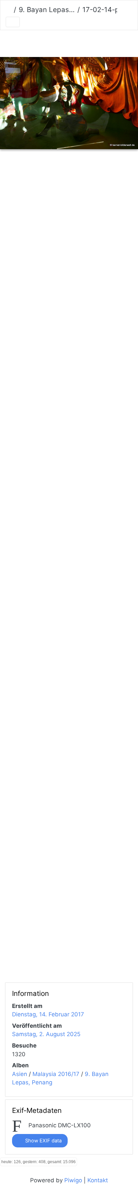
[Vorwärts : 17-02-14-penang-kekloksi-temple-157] (103, 42)
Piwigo (73, 1180)
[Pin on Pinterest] (85, 176)
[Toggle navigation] (13, 22)
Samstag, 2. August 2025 (46, 1034)
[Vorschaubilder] (57, 42)
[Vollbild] (80, 42)
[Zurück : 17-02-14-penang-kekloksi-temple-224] (34, 42)
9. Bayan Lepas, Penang (47, 9)
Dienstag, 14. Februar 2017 (48, 1014)
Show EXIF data (43, 1141)
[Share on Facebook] (57, 176)
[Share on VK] (111, 176)
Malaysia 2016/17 (55, 1074)
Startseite (8, 10)
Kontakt (97, 1180)
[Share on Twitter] (28, 176)
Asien (19, 1074)
